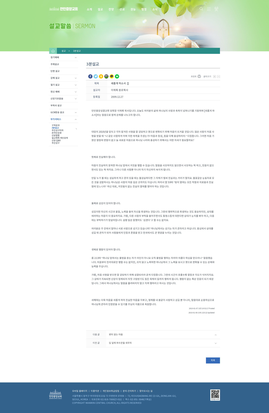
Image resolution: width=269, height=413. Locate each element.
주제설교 (55, 64)
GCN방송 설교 (57, 112)
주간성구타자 (57, 130)
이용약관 (95, 391)
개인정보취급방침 (111, 391)
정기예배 (55, 57)
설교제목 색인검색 (60, 138)
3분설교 (55, 128)
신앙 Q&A (56, 140)
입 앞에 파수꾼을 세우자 (120, 343)
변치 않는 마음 (116, 334)
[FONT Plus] (209, 76)
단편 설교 (55, 71)
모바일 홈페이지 (79, 391)
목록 (213, 360)
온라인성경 (57, 133)
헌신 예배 (55, 92)
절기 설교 (55, 85)
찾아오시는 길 (146, 391)
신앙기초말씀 (57, 98)
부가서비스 (56, 119)
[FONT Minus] (218, 76)
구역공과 (56, 125)
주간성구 (56, 143)
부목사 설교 (56, 105)
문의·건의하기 (129, 391)
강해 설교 (55, 78)
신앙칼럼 (56, 135)
